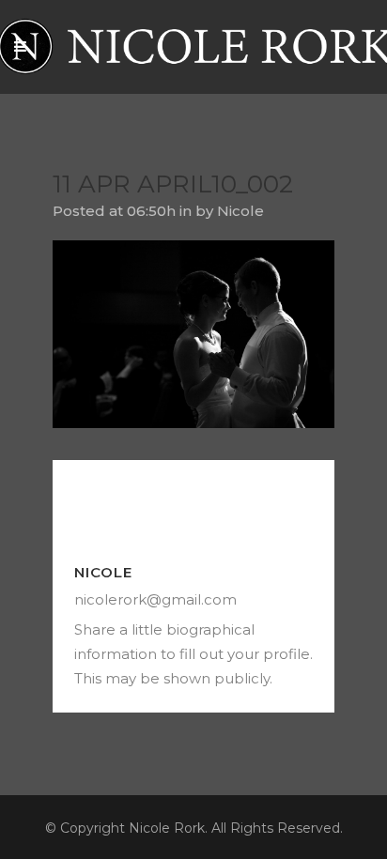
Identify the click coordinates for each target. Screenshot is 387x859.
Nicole (240, 211)
